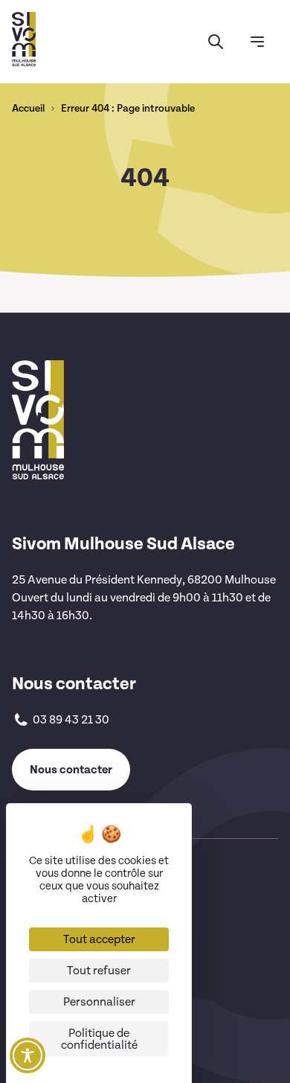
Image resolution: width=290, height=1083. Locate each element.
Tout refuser (99, 970)
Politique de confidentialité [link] (99, 1039)
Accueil (28, 108)
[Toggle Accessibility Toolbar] (27, 1055)
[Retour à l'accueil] (24, 39)
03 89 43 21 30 (71, 719)
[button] (215, 42)
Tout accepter (99, 939)
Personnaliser (99, 1002)
